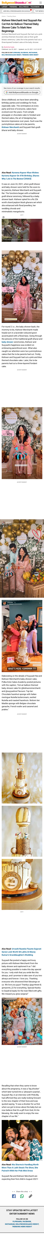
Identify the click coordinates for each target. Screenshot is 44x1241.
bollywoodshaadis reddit (27, 1224)
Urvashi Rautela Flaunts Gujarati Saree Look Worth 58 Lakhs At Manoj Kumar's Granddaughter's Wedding (21, 952)
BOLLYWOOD (24, 7)
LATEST (4, 7)
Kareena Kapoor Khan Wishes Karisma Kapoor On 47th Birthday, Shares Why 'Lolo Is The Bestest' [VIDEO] (20, 175)
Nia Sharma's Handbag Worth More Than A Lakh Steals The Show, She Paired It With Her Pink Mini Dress (20, 1167)
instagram (10, 1224)
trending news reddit (22, 1227)
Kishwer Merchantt (10, 127)
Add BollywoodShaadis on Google (23, 92)
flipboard (17, 1222)
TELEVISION (35, 7)
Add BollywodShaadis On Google (16, 11)
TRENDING (13, 7)
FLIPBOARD (16, 52)
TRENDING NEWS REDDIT (30, 55)
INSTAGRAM (33, 52)
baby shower (7, 342)
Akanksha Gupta (9, 47)
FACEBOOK (24, 52)
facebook (27, 1222)
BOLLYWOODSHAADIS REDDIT (11, 55)
